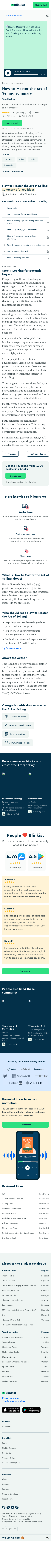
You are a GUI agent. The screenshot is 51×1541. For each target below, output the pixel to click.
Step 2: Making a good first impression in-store (25, 222)
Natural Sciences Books (12, 1337)
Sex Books (6, 1371)
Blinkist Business (9, 1448)
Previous (12, 453)
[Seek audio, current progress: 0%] (26, 74)
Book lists (6, 1426)
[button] (25, 1537)
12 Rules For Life (9, 1295)
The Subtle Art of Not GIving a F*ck (17, 1325)
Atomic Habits (8, 1276)
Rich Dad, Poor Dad (10, 1290)
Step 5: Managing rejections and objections (26, 245)
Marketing (9, 165)
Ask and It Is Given (10, 1223)
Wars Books (7, 1376)
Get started (41, 5)
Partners (5, 1489)
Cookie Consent (9, 1519)
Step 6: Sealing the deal (20, 251)
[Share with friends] (47, 16)
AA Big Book (7, 1203)
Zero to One (7, 1305)
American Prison (9, 1213)
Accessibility (24, 1519)
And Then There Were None (14, 1218)
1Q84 (4, 1194)
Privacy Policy (26, 1516)
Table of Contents (11, 171)
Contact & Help (9, 1458)
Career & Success (13, 15)
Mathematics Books (10, 1352)
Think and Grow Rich (11, 1320)
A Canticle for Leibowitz (12, 1199)
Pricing (5, 1443)
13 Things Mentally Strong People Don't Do (19, 1312)
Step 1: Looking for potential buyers (22, 214)
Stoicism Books (9, 1357)
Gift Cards (6, 1453)
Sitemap (21, 1513)
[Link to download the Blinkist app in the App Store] (11, 1410)
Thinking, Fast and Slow (12, 1300)
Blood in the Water (10, 1228)
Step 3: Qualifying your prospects (25, 229)
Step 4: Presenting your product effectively (21, 237)
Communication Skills (19, 742)
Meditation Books (9, 1347)
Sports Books (8, 1366)
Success (8, 159)
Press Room (7, 1499)
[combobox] (11, 1528)
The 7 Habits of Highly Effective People (19, 1285)
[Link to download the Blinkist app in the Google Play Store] (31, 1410)
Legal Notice (33, 1513)
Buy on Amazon (13, 648)
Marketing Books (9, 1381)
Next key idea (36, 453)
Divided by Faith (9, 1238)
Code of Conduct (10, 1494)
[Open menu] (5, 5)
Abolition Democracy (11, 1208)
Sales (21, 159)
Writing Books (8, 1342)
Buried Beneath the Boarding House (18, 1233)
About (5, 1479)
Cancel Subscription (11, 1463)
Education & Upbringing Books (15, 1362)
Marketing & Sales (17, 734)
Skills (32, 159)
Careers (5, 1484)
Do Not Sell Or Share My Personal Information (22, 1521)
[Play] (8, 73)
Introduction (12, 208)
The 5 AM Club (8, 1280)
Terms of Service (9, 1516)
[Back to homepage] (18, 5)
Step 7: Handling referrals (21, 257)
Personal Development (20, 725)
